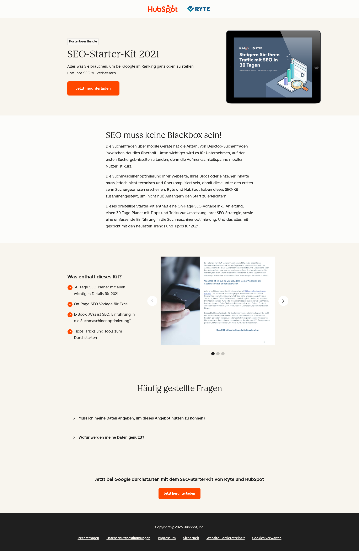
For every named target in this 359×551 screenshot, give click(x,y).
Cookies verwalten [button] (267, 538)
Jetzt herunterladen (93, 88)
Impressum (167, 538)
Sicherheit (191, 538)
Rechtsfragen (88, 538)
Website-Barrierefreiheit (226, 538)
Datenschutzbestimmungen (128, 538)
